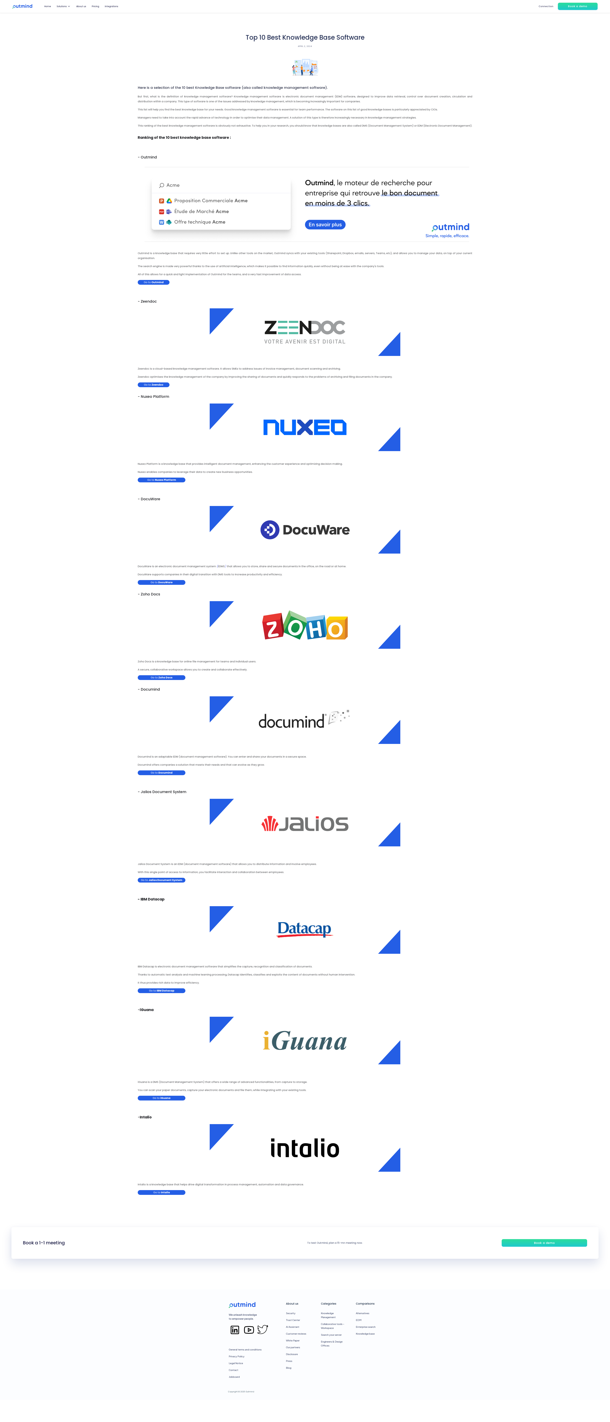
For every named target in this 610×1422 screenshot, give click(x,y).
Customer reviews (296, 1333)
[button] (63, 6)
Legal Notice (236, 1363)
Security (290, 1313)
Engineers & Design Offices (332, 1343)
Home (47, 6)
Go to (154, 282)
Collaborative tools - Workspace (332, 1325)
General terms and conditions (245, 1349)
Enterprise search (366, 1326)
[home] (22, 6)
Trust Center (293, 1319)
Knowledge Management (328, 1315)
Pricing (95, 6)
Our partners (293, 1347)
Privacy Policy (236, 1356)
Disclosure (292, 1354)
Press (289, 1360)
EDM (358, 1319)
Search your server (331, 1334)
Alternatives (362, 1313)
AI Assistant (292, 1326)
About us (81, 6)
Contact (233, 1369)
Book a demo (544, 1243)
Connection (546, 6)
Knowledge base (365, 1333)
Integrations (111, 6)
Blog (288, 1367)
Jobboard (234, 1376)
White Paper (293, 1340)
